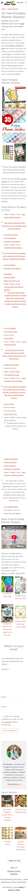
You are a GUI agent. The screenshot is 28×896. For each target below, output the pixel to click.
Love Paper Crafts (10, 332)
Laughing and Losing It (12, 241)
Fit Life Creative (10, 328)
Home (3, 9)
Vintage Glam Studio (11, 365)
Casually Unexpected (12, 469)
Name (4, 697)
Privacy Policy (14, 871)
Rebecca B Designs (11, 459)
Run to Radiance (10, 238)
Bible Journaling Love (12, 281)
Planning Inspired (10, 462)
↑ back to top (14, 861)
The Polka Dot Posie (11, 375)
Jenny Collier (9, 404)
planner (14, 65)
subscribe (4, 568)
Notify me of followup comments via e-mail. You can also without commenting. (12, 720)
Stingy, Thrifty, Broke (12, 371)
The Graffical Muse (11, 507)
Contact (14, 874)
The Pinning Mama (11, 235)
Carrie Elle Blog (9, 277)
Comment (5, 669)
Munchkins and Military (12, 268)
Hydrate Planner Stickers (13, 248)
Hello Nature (8, 338)
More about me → (14, 784)
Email (3, 707)
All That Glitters (10, 265)
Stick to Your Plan (10, 414)
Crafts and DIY (12, 9)
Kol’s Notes (8, 274)
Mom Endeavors (10, 466)
